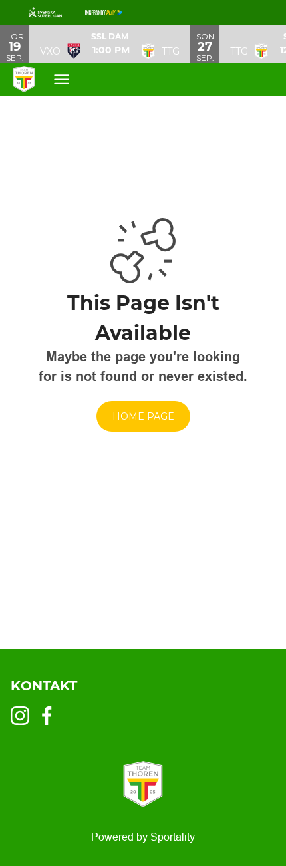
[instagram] (24, 715)
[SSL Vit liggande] (56, 12)
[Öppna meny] (68, 79)
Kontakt (44, 686)
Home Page (143, 416)
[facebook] (50, 715)
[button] (109, 44)
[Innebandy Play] (114, 12)
